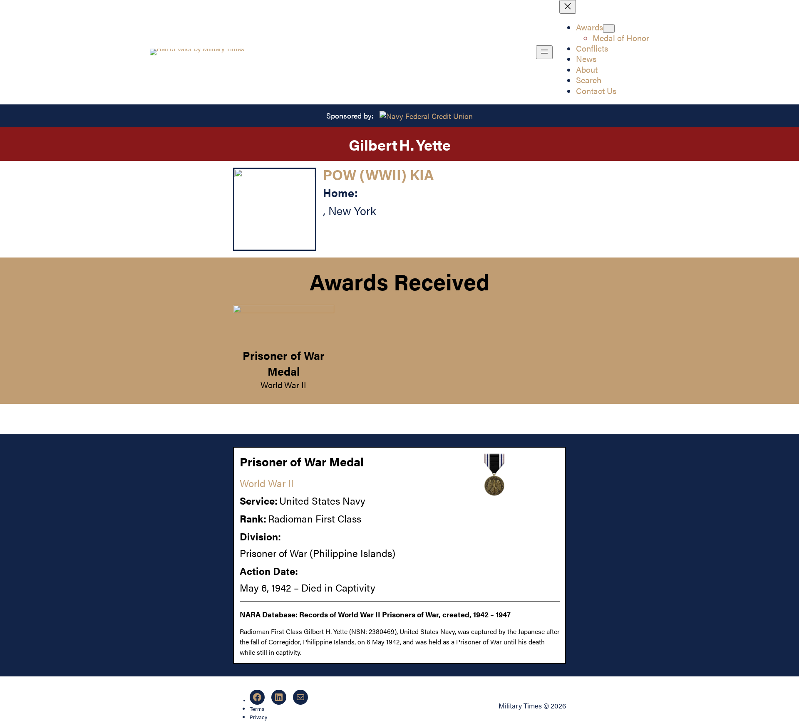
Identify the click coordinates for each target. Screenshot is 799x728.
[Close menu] (567, 7)
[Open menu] (544, 52)
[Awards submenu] (609, 28)
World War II (283, 385)
